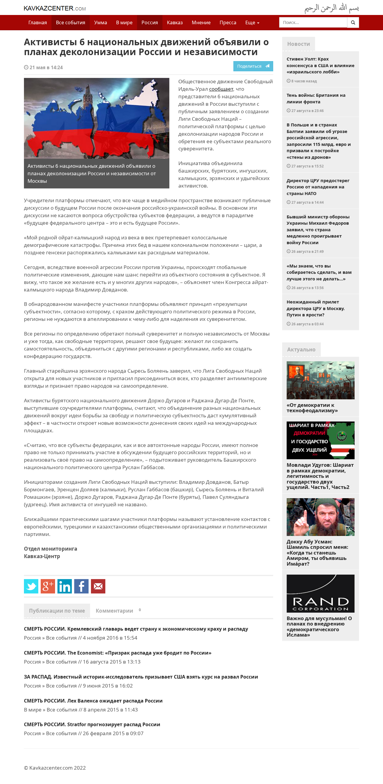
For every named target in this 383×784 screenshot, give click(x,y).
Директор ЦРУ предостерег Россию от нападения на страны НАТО (318, 191)
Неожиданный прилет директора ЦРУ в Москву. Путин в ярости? (316, 312)
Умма (100, 22)
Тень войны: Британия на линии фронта (316, 102)
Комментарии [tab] (118, 610)
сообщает (221, 88)
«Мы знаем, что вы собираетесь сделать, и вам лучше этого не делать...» (319, 276)
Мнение (201, 22)
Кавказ (175, 22)
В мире (124, 22)
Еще (250, 22)
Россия (150, 22)
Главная (37, 22)
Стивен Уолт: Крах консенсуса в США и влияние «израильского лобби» (321, 69)
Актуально (301, 349)
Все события (70, 22)
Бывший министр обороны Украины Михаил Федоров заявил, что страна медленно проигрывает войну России (318, 234)
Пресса (228, 22)
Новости (298, 43)
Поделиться (251, 66)
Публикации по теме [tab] (57, 610)
